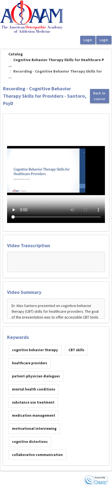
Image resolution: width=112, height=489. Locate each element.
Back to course (99, 96)
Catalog (15, 54)
